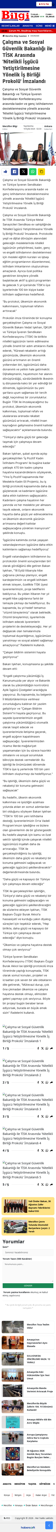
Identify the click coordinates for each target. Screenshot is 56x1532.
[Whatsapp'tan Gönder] (32, 171)
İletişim (18, 1495)
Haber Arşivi (41, 1495)
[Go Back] (49, 1525)
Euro (49, 14)
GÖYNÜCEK (44, 1484)
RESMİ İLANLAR (11, 26)
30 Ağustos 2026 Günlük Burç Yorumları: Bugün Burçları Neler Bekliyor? (39, 1454)
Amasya (17, 1505)
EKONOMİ (34, 36)
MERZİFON (19, 1484)
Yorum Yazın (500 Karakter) (17, 1258)
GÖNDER (28, 1285)
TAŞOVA (32, 1484)
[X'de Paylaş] (24, 171)
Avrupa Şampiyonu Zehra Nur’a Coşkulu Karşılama (38, 1438)
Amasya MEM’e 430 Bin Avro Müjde (39, 1421)
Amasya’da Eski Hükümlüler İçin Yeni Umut (38, 1375)
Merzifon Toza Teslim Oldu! (38, 1326)
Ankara (48, 126)
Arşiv (28, 1495)
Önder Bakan (30, 1505)
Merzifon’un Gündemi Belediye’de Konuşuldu (39, 1468)
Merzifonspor (46, 1505)
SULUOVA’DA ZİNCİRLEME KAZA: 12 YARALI (38, 1359)
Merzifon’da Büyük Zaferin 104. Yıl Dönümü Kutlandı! (40, 1406)
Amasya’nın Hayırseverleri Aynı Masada (37, 1343)
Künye (7, 1495)
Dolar (35, 14)
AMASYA (28, 26)
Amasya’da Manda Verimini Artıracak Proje (40, 1390)
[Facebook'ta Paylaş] (14, 171)
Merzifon (7, 1505)
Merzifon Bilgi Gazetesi (16, 36)
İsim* (6, 1246)
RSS (8, 1518)
